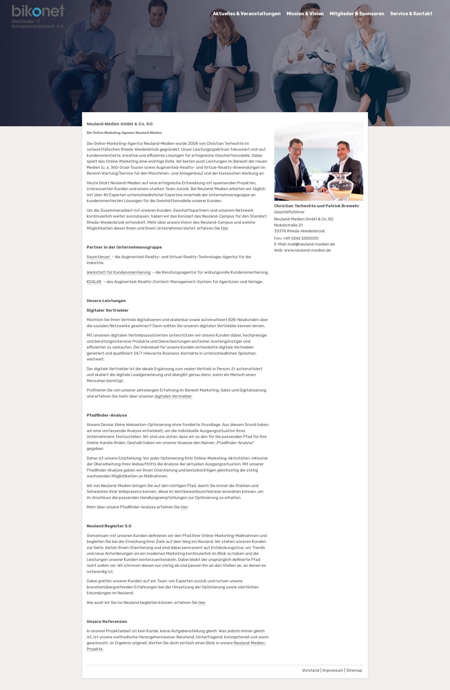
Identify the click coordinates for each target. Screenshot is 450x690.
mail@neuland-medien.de (311, 244)
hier (224, 228)
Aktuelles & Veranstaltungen (247, 13)
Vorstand (310, 670)
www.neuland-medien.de (307, 250)
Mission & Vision (305, 13)
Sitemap (354, 670)
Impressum (332, 670)
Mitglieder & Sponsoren (357, 13)
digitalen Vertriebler (173, 396)
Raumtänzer (99, 256)
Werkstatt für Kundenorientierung (118, 272)
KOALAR (94, 281)
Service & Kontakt (411, 13)
